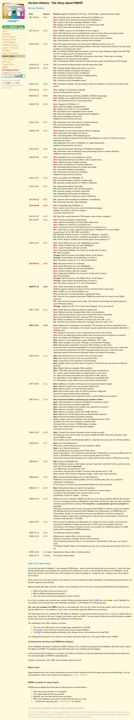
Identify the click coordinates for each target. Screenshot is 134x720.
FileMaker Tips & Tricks (12, 73)
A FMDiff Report (9, 42)
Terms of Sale (8, 59)
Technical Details (9, 39)
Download (6, 34)
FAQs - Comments (10, 53)
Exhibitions (6, 50)
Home (4, 31)
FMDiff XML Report (10, 45)
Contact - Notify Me (10, 48)
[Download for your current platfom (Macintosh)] (13, 26)
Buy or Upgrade (8, 37)
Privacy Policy (8, 64)
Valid (6, 83)
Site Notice (6, 62)
